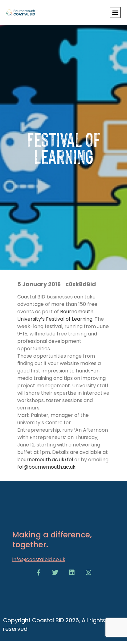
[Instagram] (88, 572)
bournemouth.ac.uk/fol (45, 459)
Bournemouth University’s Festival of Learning (55, 315)
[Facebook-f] (38, 572)
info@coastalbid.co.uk (38, 559)
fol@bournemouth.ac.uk (46, 466)
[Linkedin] (72, 572)
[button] (115, 12)
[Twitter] (55, 572)
